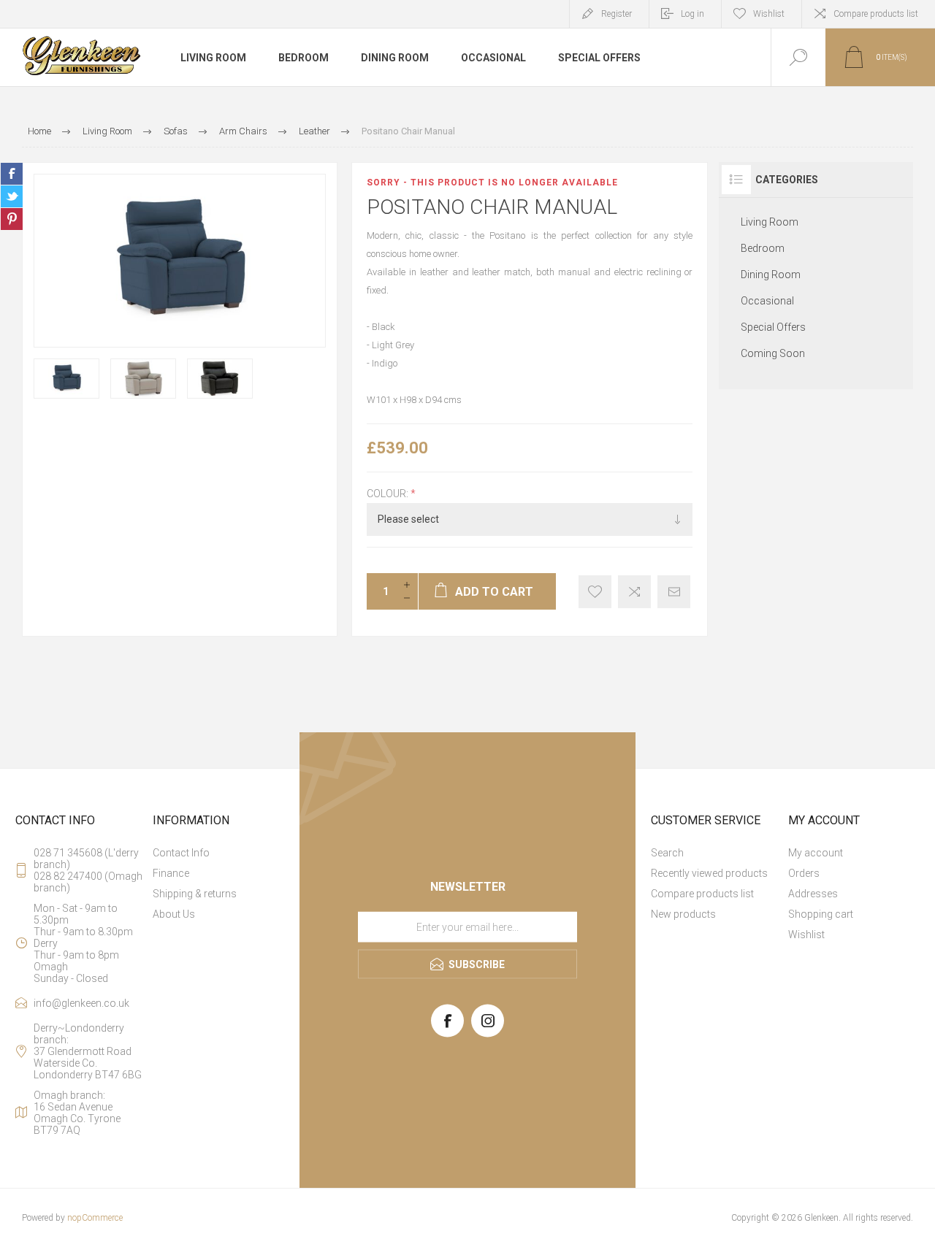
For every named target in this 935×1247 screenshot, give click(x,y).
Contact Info (181, 853)
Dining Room (771, 274)
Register (616, 14)
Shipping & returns (195, 893)
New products (683, 914)
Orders (804, 873)
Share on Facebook (12, 174)
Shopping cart (820, 914)
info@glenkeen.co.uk (81, 1003)
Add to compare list (634, 591)
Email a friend (673, 591)
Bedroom (763, 248)
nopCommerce (95, 1218)
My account (815, 853)
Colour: (389, 493)
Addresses (813, 893)
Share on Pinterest (12, 219)
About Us (174, 914)
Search (667, 853)
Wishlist (806, 934)
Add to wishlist (595, 591)
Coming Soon (773, 353)
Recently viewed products (709, 873)
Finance (171, 873)
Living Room (769, 222)
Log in (692, 14)
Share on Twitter (12, 196)
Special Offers (773, 327)
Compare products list (875, 14)
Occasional (767, 301)
